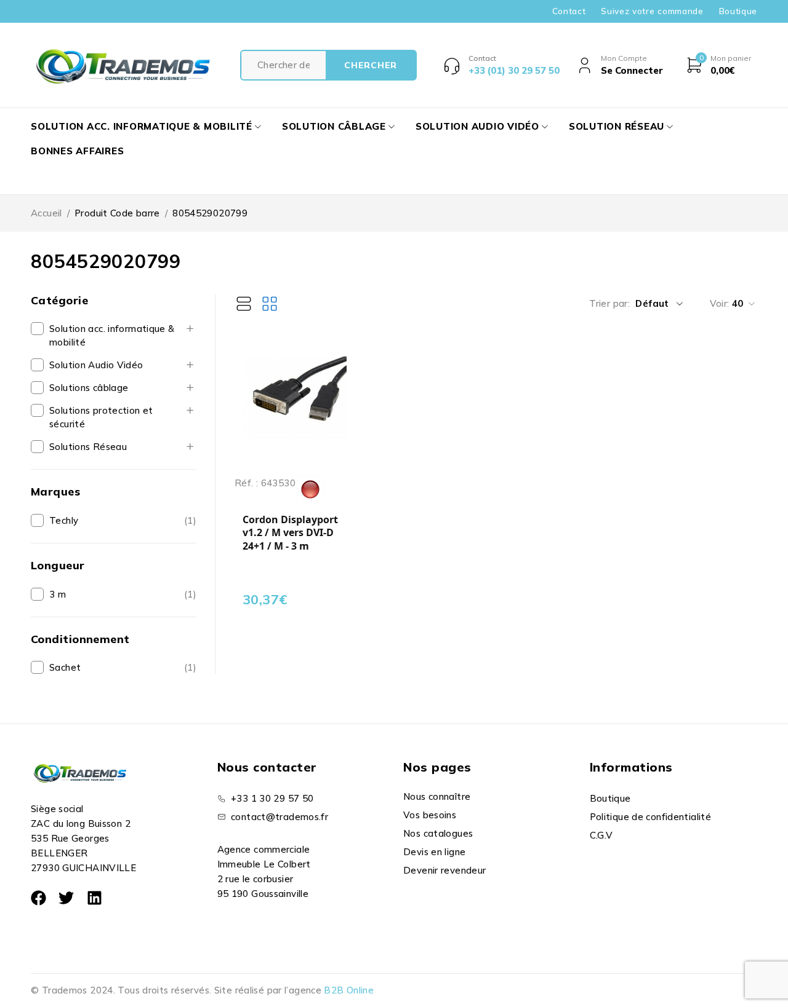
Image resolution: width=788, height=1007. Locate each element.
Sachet (65, 667)
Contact (569, 11)
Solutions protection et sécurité (101, 417)
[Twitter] (66, 898)
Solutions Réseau (88, 446)
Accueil (46, 213)
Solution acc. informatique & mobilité (112, 335)
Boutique (738, 11)
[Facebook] (38, 898)
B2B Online (349, 990)
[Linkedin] (94, 898)
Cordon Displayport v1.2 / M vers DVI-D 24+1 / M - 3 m (290, 533)
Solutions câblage (88, 387)
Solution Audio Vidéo (96, 365)
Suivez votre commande (652, 11)
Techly (63, 520)
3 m (57, 594)
